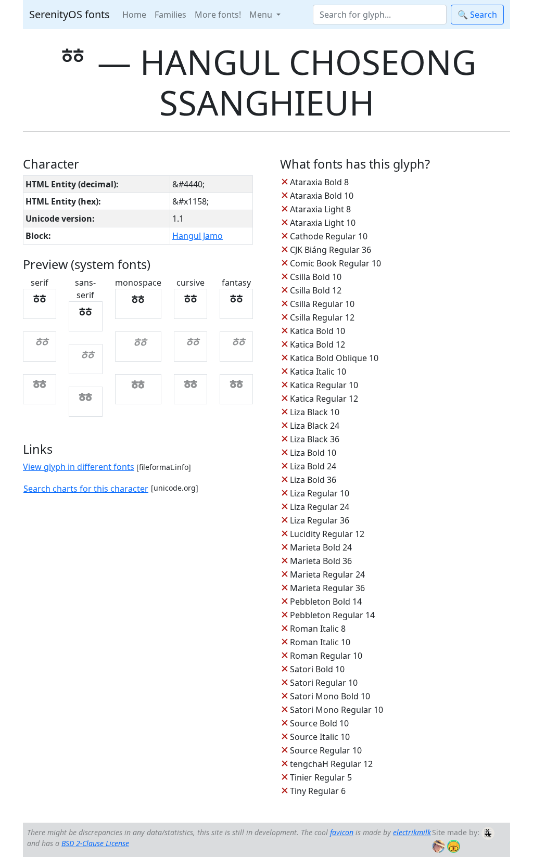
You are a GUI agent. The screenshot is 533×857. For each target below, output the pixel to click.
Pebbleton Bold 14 (326, 601)
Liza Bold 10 (313, 452)
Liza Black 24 (314, 425)
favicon (341, 832)
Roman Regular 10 (326, 655)
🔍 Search (477, 14)
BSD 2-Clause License (95, 843)
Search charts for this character (85, 488)
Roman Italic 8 (318, 628)
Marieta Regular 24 (327, 574)
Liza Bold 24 (313, 466)
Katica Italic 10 (318, 371)
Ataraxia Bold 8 (319, 182)
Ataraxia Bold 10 (321, 195)
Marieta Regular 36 (327, 588)
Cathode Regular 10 (328, 236)
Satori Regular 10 (324, 682)
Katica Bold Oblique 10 (334, 358)
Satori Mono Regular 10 (336, 709)
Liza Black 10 (314, 412)
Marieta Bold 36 (321, 561)
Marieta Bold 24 (321, 547)
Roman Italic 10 (320, 642)
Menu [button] (261, 14)
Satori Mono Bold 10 (330, 696)
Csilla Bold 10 (315, 277)
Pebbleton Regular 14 (332, 615)
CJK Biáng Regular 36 (330, 249)
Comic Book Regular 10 (335, 263)
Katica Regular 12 (324, 398)
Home (134, 14)
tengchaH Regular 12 (331, 764)
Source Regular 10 (326, 750)
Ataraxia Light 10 (323, 222)
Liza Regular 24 (319, 507)
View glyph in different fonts (78, 466)
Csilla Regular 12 (322, 317)
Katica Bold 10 (317, 331)
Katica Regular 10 (324, 385)
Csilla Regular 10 (322, 304)
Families (170, 14)
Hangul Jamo (197, 235)
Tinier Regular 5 (321, 777)
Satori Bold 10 (317, 669)
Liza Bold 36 (313, 479)
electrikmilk (412, 832)
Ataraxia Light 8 (320, 209)
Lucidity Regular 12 (327, 534)
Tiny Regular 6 (318, 791)
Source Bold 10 (319, 723)
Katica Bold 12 (317, 344)
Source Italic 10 (320, 737)
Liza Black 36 (314, 439)
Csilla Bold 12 (315, 290)
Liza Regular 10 (319, 493)
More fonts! (218, 14)
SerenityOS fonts (69, 14)
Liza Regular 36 (319, 520)
